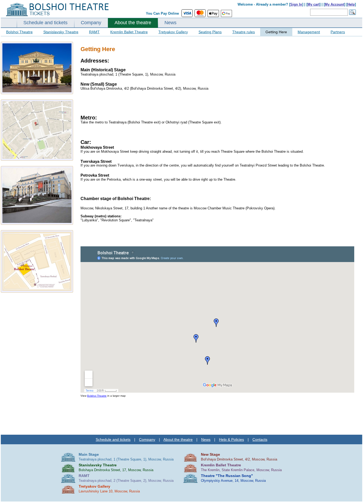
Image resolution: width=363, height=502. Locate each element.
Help (351, 4)
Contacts (259, 439)
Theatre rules (243, 32)
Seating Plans (210, 32)
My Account (334, 4)
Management (309, 32)
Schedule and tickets (45, 22)
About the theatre (133, 22)
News (170, 22)
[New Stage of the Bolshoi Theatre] (37, 195)
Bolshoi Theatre (19, 32)
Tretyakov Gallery (173, 32)
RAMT (94, 32)
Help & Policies (231, 439)
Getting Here (276, 32)
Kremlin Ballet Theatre (129, 32)
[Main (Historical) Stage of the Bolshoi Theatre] (37, 68)
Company (91, 22)
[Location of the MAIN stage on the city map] (37, 130)
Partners (338, 32)
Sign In (296, 4)
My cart (313, 4)
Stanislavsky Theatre (60, 32)
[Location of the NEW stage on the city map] (37, 261)
